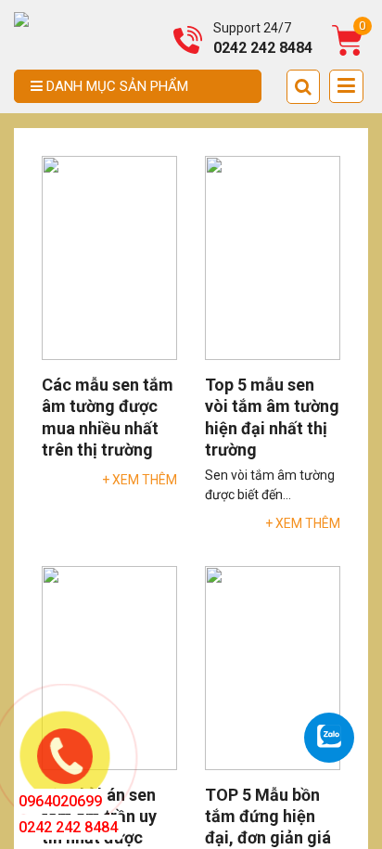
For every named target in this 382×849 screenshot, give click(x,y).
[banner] (21, 18)
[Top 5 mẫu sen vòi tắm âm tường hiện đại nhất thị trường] (272, 257)
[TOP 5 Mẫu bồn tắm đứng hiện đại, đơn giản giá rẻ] (272, 666)
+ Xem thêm (139, 479)
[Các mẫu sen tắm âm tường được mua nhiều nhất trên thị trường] (109, 257)
